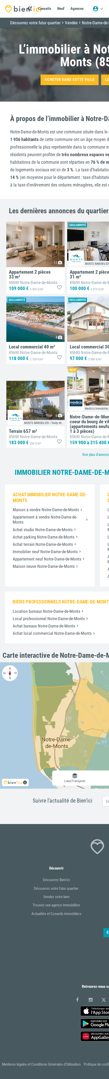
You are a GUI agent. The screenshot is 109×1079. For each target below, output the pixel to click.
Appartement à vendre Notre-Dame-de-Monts (45, 519)
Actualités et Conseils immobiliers (56, 913)
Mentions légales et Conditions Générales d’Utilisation (41, 1064)
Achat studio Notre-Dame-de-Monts (43, 529)
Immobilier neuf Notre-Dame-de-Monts (45, 551)
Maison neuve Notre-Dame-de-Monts (44, 566)
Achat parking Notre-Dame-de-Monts (44, 537)
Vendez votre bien (56, 897)
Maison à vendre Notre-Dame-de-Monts (46, 509)
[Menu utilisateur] (98, 9)
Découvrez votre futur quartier (56, 888)
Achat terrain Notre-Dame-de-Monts (43, 544)
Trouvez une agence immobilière (56, 905)
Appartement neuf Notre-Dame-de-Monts (47, 558)
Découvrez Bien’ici (56, 880)
